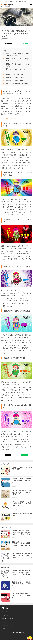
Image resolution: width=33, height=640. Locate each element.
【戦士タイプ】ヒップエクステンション (16, 74)
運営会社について (6, 622)
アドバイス (4, 39)
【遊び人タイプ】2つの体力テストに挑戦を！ (18, 83)
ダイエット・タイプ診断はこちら (11, 118)
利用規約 (4, 628)
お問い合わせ (5, 615)
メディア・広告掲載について (8, 618)
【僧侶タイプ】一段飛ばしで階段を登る (16, 77)
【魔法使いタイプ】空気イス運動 (14, 80)
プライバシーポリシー (7, 625)
